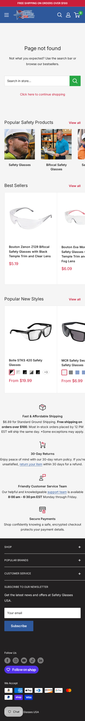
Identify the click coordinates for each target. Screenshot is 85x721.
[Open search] (59, 15)
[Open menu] (6, 15)
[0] (77, 15)
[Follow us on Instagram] (16, 660)
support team (57, 492)
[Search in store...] (75, 81)
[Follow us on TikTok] (32, 660)
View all (75, 123)
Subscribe (19, 626)
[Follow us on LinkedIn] (40, 660)
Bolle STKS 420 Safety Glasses (25, 362)
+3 (46, 372)
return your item (31, 464)
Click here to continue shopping (42, 94)
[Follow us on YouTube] (24, 660)
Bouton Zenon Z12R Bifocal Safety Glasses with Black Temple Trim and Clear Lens (30, 251)
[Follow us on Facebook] (7, 660)
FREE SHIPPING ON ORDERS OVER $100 (42, 3)
